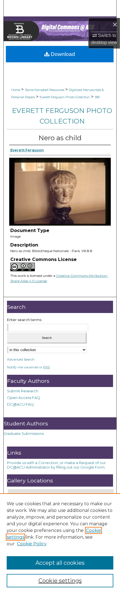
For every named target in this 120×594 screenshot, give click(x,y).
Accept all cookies (60, 563)
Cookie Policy (32, 543)
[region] (60, 543)
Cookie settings (60, 580)
